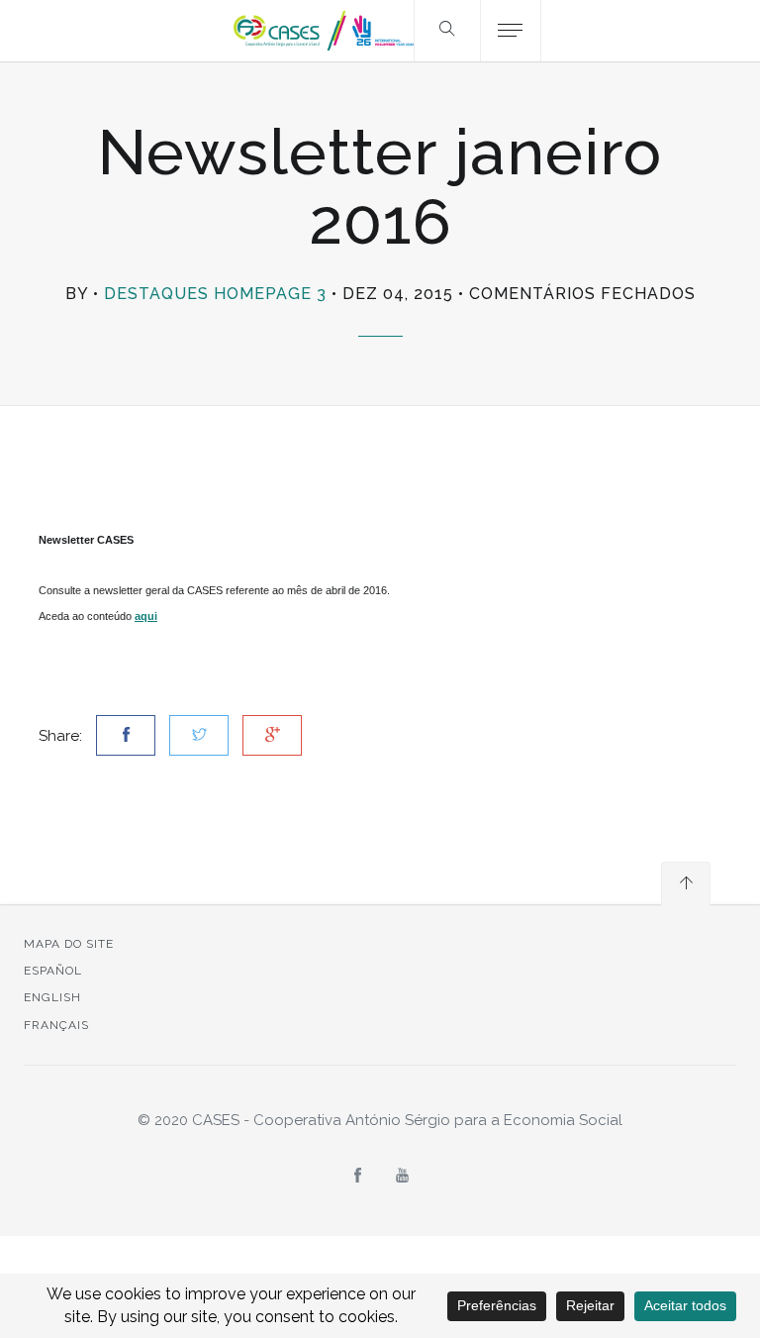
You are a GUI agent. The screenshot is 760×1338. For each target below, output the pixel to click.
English (52, 997)
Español (53, 971)
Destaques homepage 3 (215, 293)
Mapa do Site (69, 944)
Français (56, 1025)
